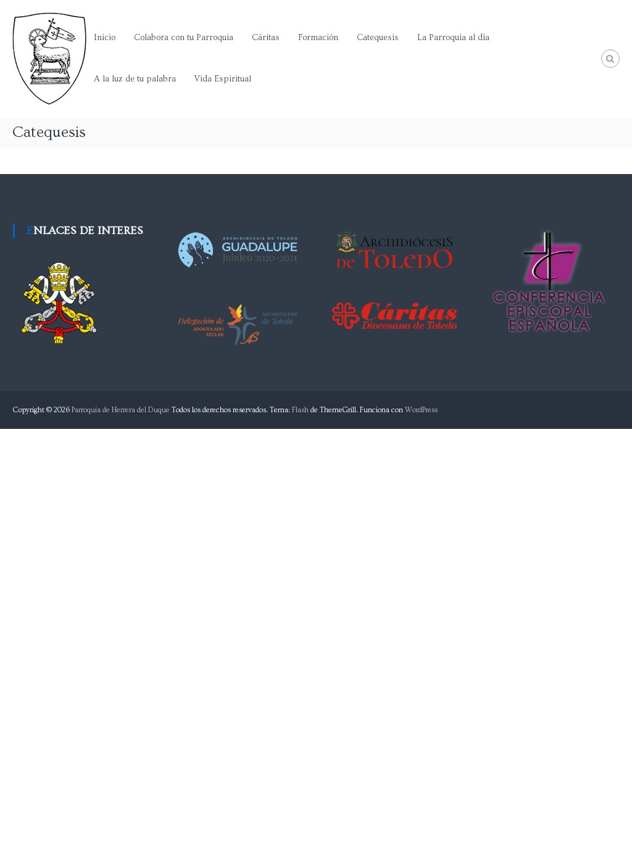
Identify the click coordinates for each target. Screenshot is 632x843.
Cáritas (266, 38)
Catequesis (378, 38)
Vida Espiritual (222, 79)
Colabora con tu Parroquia (183, 38)
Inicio (104, 38)
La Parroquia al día (453, 38)
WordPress (421, 410)
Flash (300, 410)
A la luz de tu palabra (135, 79)
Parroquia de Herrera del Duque (121, 410)
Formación (318, 38)
